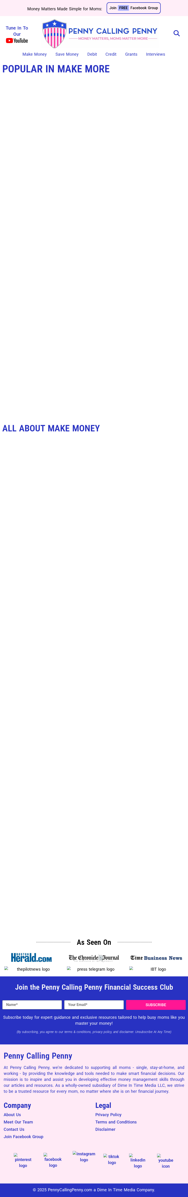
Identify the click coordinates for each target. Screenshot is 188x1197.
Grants (131, 54)
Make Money (34, 54)
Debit (92, 54)
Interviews (155, 54)
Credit (110, 54)
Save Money (67, 54)
